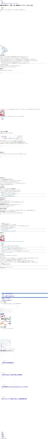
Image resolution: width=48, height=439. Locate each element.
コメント (1, 308)
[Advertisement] (21, 40)
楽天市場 (3, 119)
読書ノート (3, 47)
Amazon (3, 118)
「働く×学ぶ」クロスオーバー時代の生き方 (7, 252)
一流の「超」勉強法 (4, 48)
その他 (2, 435)
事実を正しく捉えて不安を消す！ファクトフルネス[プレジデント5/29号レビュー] (12, 249)
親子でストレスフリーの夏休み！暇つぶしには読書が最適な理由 (14, 398)
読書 (2, 2)
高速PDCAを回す (5, 51)
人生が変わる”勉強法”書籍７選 (8, 362)
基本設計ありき (5, 49)
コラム (2, 433)
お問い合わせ (3, 436)
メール (1, 311)
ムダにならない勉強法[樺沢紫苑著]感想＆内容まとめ (8, 196)
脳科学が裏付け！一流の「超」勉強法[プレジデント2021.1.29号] (10, 3)
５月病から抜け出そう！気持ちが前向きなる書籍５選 (12, 374)
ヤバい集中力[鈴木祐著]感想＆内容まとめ (7, 228)
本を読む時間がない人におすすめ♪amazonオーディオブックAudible (15, 386)
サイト (1, 312)
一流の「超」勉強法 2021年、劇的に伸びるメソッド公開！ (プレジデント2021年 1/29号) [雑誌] (12, 116)
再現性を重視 (5, 50)
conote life (5, 438)
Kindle (2, 243)
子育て (2, 432)
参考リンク (3, 52)
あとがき (3, 53)
